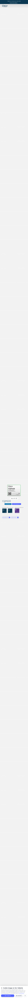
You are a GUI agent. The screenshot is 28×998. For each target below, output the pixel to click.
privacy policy (21, 993)
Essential (19, 995)
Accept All (8, 995)
